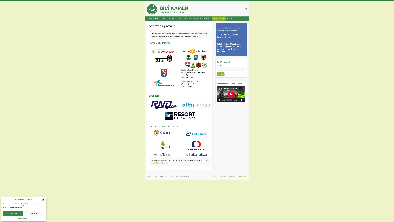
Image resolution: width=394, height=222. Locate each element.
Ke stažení (206, 18)
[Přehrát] (220, 100)
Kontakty (230, 18)
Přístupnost (223, 176)
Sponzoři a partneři (219, 18)
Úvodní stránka (153, 18)
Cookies (216, 176)
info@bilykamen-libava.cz (159, 163)
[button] (43, 200)
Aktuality (162, 18)
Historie (178, 18)
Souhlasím (13, 213)
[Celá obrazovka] (242, 100)
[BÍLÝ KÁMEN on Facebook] (242, 9)
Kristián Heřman (242, 176)
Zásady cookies (22, 218)
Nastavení (34, 213)
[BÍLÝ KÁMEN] (167, 9)
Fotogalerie (197, 18)
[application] (231, 94)
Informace (171, 18)
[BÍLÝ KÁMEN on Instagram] (245, 9)
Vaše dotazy (188, 18)
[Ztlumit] (239, 100)
